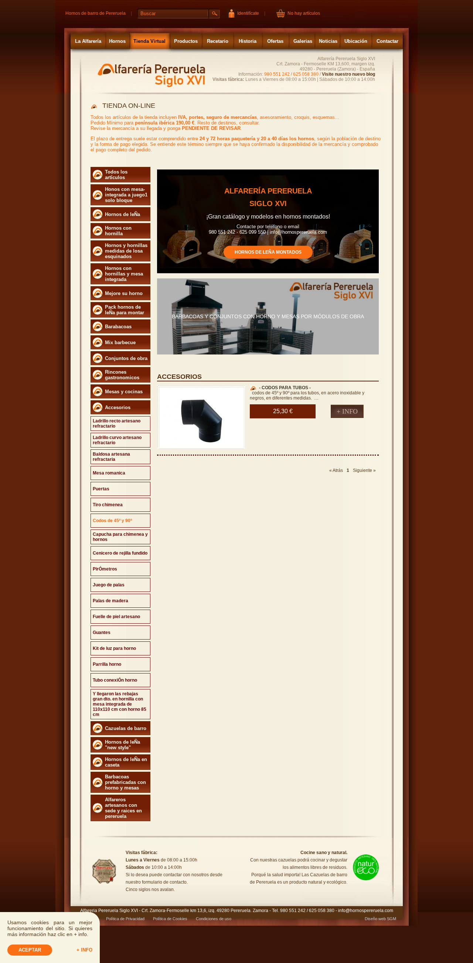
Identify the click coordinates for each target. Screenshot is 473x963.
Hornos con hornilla (118, 230)
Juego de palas (109, 584)
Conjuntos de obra (126, 358)
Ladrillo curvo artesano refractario (117, 440)
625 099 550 (252, 231)
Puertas (101, 488)
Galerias (302, 41)
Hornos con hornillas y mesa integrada (124, 273)
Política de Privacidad (125, 918)
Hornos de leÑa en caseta (126, 762)
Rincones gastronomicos (122, 374)
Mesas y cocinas (124, 391)
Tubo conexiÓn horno (115, 680)
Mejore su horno (124, 293)
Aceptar (29, 950)
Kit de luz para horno (114, 648)
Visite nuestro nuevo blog (348, 74)
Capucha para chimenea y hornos (120, 537)
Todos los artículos (116, 174)
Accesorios (117, 407)
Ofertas (275, 41)
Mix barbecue (120, 342)
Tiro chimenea (108, 504)
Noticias (328, 41)
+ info (84, 950)
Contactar (387, 41)
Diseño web (375, 918)
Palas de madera (110, 600)
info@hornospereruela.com (298, 231)
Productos (186, 41)
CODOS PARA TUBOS (285, 387)
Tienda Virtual (149, 41)
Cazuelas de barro (125, 728)
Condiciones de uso (213, 918)
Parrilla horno (107, 664)
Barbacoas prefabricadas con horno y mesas (125, 782)
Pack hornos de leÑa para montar (124, 309)
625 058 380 (306, 74)
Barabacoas (118, 326)
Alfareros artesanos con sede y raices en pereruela (123, 808)
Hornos (117, 41)
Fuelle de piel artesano (116, 616)
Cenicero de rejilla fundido (120, 553)
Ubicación (355, 41)
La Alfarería (88, 41)
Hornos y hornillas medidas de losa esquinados (126, 251)
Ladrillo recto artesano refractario (116, 423)
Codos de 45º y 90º (112, 520)
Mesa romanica (109, 473)
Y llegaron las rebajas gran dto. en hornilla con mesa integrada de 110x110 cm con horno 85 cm (119, 704)
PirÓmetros (105, 569)
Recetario (217, 41)
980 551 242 (277, 74)
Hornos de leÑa (122, 214)
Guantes (101, 632)
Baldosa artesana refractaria (111, 457)
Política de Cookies (170, 918)
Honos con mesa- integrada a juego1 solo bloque (126, 194)
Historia (247, 41)
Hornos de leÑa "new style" (122, 744)
